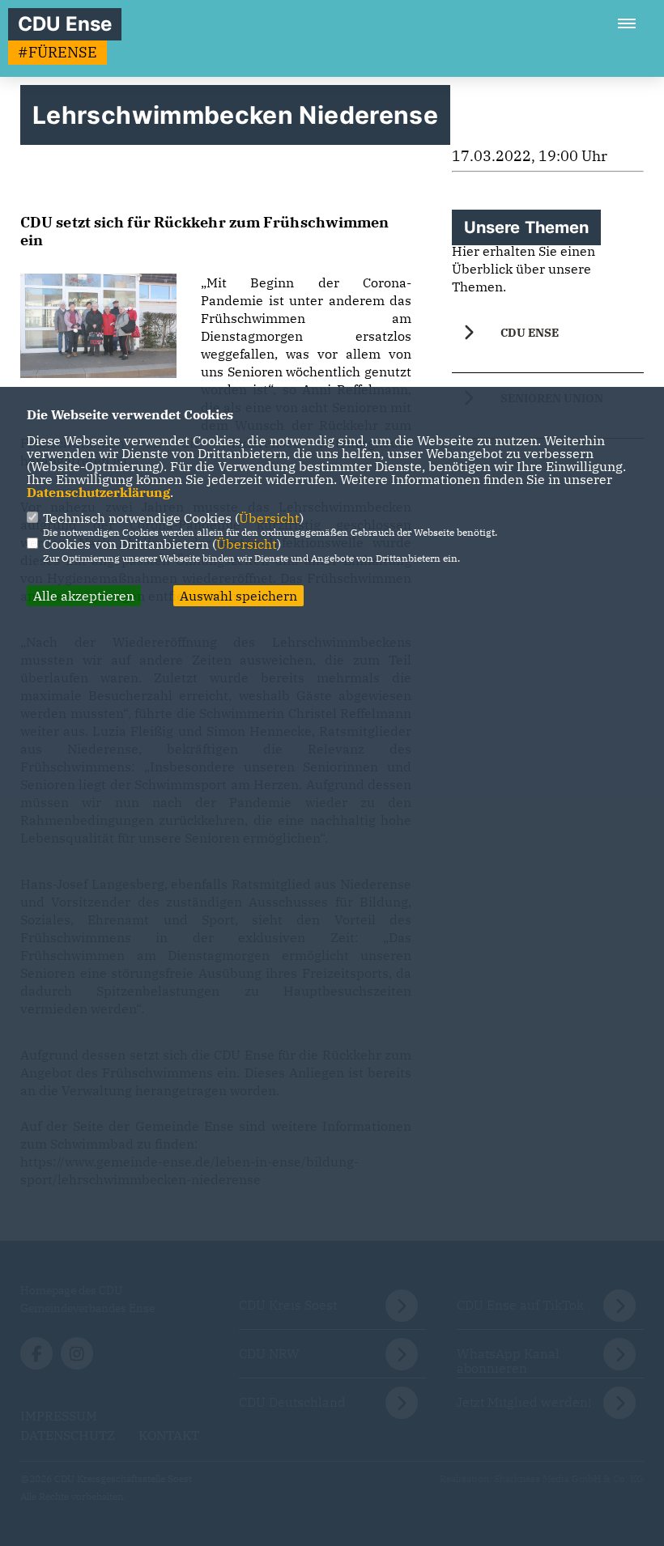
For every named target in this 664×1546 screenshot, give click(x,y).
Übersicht (269, 518)
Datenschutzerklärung (98, 492)
